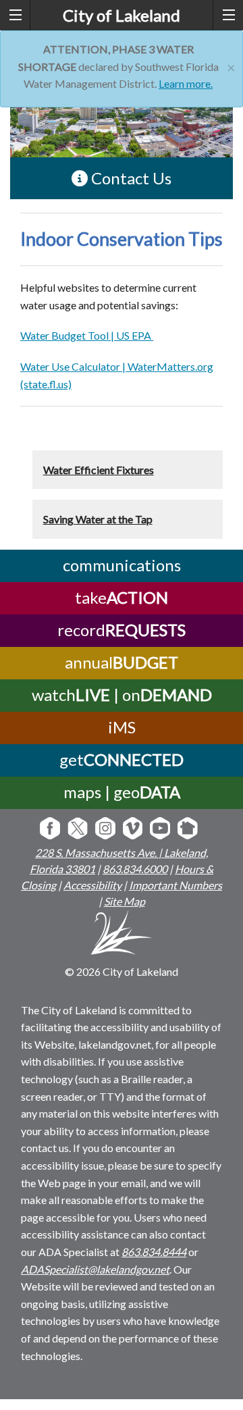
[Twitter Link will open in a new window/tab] (78, 829)
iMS (122, 727)
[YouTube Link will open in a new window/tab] (160, 829)
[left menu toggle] (15, 15)
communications (122, 565)
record (121, 629)
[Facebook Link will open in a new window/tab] (50, 829)
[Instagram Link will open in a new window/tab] (105, 829)
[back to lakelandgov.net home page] (121, 935)
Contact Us (129, 178)
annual (121, 662)
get (121, 759)
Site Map (124, 901)
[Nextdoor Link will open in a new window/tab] (188, 829)
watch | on (122, 694)
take (121, 597)
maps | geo (121, 792)
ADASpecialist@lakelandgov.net (95, 1269)
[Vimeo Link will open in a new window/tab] (133, 829)
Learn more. (186, 83)
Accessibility (92, 885)
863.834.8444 (154, 1251)
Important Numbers (175, 885)
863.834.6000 (135, 868)
